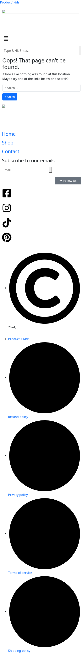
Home (9, 134)
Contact (10, 151)
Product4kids (9, 2)
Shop (7, 142)
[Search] (50, 170)
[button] (41, 38)
